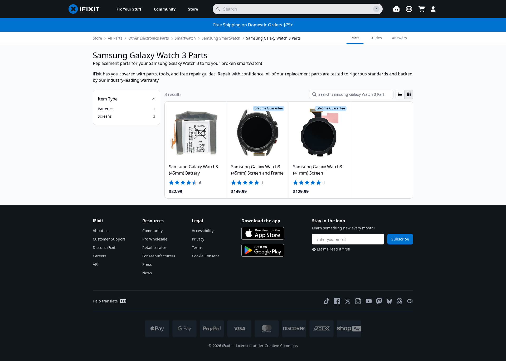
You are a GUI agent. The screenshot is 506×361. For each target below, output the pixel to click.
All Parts (115, 38)
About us (101, 230)
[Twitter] (347, 301)
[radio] (400, 94)
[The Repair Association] (410, 301)
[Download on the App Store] (262, 233)
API (96, 264)
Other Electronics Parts (148, 38)
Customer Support (109, 239)
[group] (404, 94)
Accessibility (202, 230)
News (147, 272)
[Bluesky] (389, 301)
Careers (99, 255)
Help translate (105, 301)
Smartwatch (185, 38)
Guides (375, 37)
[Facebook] (337, 301)
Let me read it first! (333, 249)
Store (97, 38)
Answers (399, 37)
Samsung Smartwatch (221, 38)
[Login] (433, 9)
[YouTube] (369, 301)
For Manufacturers (158, 255)
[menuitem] (129, 9)
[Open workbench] (396, 9)
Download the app (260, 221)
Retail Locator (154, 247)
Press (147, 264)
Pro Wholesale (154, 239)
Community (152, 230)
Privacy (198, 239)
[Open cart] (421, 9)
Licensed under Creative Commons (267, 345)
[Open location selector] (409, 9)
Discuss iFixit (104, 247)
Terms (197, 247)
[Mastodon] (379, 301)
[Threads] (399, 301)
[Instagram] (358, 301)
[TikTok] (326, 301)
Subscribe (400, 239)
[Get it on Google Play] (262, 250)
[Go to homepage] (86, 9)
